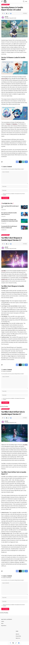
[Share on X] (7, 13)
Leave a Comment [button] (7, 371)
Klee (23, 78)
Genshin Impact (5, 4)
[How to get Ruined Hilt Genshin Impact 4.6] (24, 207)
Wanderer (15, 124)
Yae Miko (3, 270)
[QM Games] (5, 1)
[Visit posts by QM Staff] (2, 17)
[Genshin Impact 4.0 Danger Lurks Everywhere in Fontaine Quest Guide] (24, 221)
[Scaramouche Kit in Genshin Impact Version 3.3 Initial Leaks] (24, 228)
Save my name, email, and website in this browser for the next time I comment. (14, 194)
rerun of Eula (4, 78)
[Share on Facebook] (5, 13)
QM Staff (6, 16)
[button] (2, 1)
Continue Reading (4, 406)
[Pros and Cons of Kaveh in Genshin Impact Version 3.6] (24, 214)
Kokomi (8, 124)
